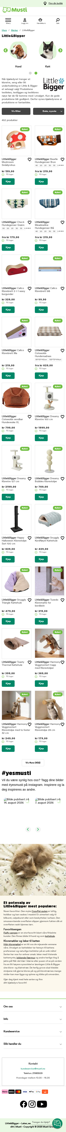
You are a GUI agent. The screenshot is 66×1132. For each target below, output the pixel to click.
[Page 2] (35, 73)
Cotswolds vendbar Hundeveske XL (12, 419)
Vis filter (16, 111)
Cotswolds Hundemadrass (43, 353)
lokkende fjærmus (26, 958)
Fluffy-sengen (11, 933)
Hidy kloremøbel (12, 944)
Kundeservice (12, 1031)
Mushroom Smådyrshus (9, 162)
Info (6, 1019)
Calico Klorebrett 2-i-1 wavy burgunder (13, 291)
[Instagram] (32, 1104)
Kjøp (8, 181)
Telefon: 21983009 (33, 1073)
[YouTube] (41, 1104)
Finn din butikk (56, 3)
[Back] (6, 50)
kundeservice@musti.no (33, 1069)
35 (54, 166)
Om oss (8, 1006)
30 (50, 166)
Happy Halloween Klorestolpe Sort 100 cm (14, 541)
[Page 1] (30, 73)
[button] (17, 811)
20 (41, 166)
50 (3, 229)
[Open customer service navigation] (57, 1123)
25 (45, 166)
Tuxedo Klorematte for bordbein (46, 603)
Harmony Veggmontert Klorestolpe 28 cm (47, 727)
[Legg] (29, 159)
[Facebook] (23, 1104)
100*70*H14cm (55, 360)
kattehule (50, 936)
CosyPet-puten (40, 911)
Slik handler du (12, 1044)
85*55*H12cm (41, 360)
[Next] (60, 50)
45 (37, 166)
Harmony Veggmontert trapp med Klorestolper (47, 665)
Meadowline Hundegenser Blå (44, 225)
